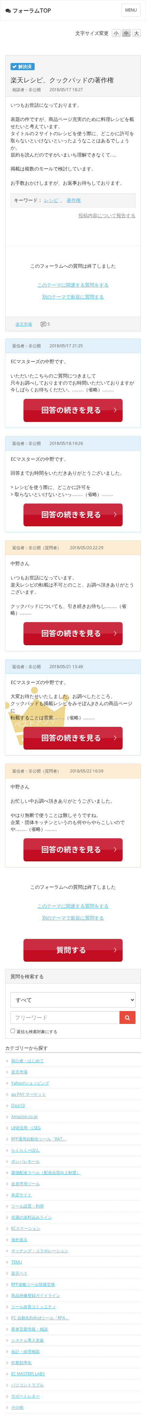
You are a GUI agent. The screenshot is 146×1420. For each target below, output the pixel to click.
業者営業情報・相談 (29, 1329)
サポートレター (25, 1396)
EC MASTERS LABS (27, 1374)
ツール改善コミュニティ (33, 1307)
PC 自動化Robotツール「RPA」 (40, 1318)
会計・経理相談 (25, 1351)
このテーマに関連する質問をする (73, 285)
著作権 (74, 200)
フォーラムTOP (32, 10)
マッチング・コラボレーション (39, 1251)
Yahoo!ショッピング (30, 1083)
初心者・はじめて (27, 1061)
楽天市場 (24, 324)
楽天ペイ (19, 1273)
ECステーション (25, 1228)
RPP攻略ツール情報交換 (33, 1284)
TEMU (16, 1262)
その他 (17, 1407)
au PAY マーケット (28, 1094)
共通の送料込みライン (31, 1217)
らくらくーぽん (25, 1150)
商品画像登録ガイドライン (35, 1295)
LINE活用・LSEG (26, 1128)
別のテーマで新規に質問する (73, 296)
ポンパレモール (25, 1161)
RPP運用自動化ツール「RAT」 (39, 1139)
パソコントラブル (27, 1385)
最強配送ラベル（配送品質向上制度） (45, 1172)
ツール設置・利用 (27, 1206)
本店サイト (21, 1195)
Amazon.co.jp (24, 1116)
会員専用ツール (25, 1184)
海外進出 (19, 1239)
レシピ (51, 200)
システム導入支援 (27, 1340)
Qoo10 (18, 1105)
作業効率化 (21, 1362)
